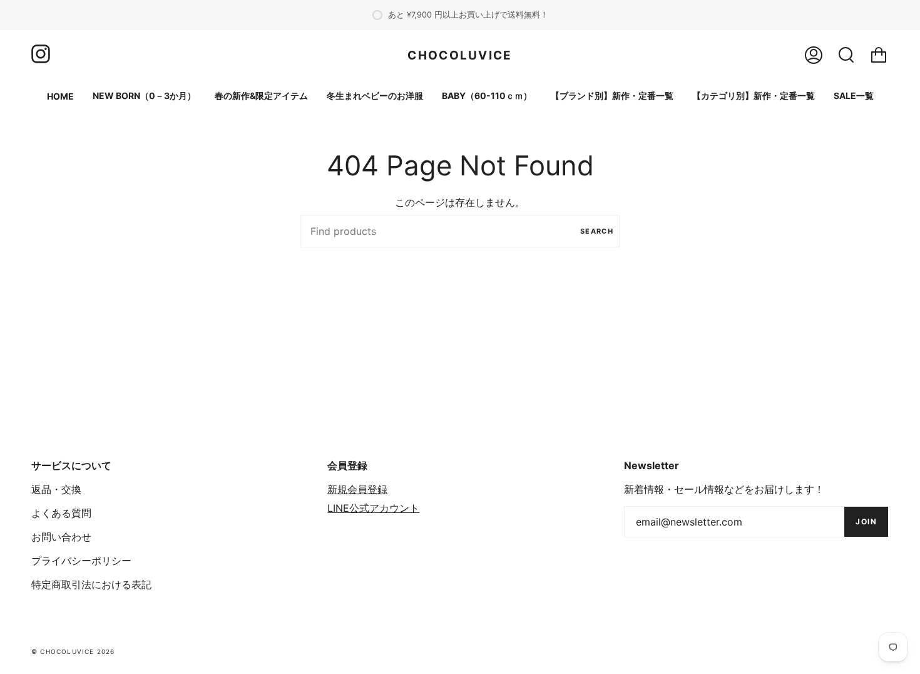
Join (866, 521)
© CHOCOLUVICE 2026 (73, 651)
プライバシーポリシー (81, 560)
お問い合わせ (61, 537)
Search (596, 231)
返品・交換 (56, 489)
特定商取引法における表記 (91, 584)
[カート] (878, 55)
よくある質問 (61, 513)
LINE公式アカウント (373, 508)
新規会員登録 (357, 489)
